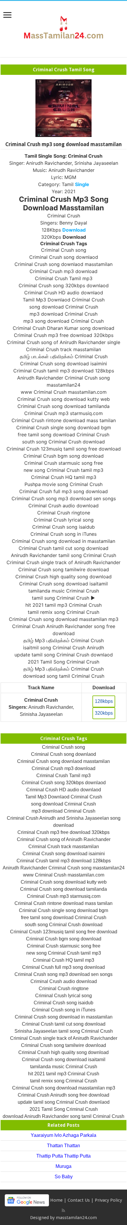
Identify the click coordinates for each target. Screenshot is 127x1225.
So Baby (64, 1176)
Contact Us (79, 1200)
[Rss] (63, 1210)
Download (74, 230)
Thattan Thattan (63, 1145)
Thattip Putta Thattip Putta (63, 1155)
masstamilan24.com (76, 1217)
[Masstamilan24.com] (63, 28)
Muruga (63, 1166)
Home (56, 1200)
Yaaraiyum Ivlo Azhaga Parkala (63, 1135)
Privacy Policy (108, 1200)
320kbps (104, 713)
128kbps (104, 701)
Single (82, 184)
